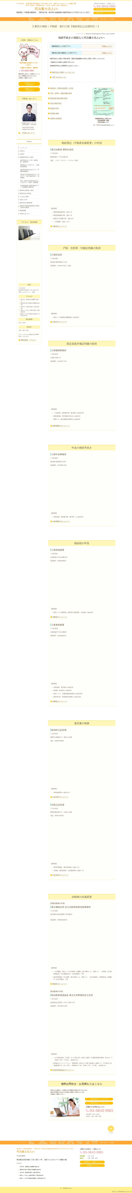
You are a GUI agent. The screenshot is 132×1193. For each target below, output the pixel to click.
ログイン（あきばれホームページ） (122, 1191)
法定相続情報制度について (107, 125)
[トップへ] (110, 1128)
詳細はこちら (107, 46)
